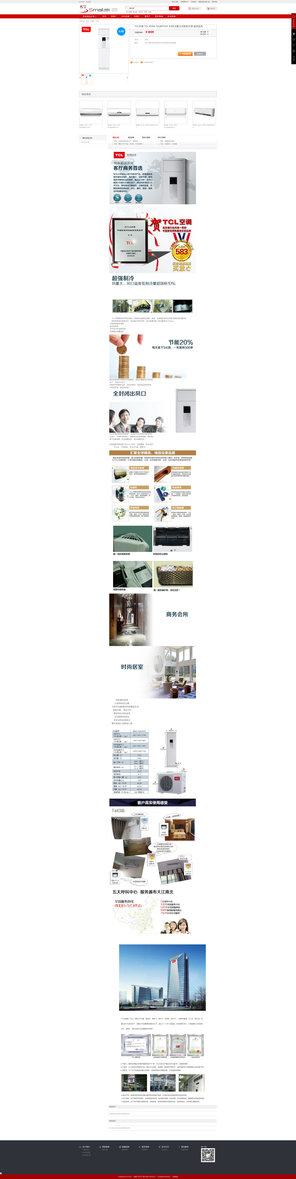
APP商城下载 (86, 1155)
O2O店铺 (125, 16)
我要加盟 (201, 2)
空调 (145, 12)
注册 (176, 2)
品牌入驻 (207, 2)
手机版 (194, 2)
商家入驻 (105, 1149)
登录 (173, 2)
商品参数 (131, 137)
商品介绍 (116, 137)
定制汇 (137, 16)
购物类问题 (184, 1149)
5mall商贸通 (86, 1152)
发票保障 (144, 1149)
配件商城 (159, 16)
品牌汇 (114, 16)
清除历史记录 (85, 142)
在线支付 (164, 1149)
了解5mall (85, 1149)
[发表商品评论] (125, 1114)
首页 (104, 16)
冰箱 (149, 12)
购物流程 (125, 1149)
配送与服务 (146, 137)
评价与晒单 (162, 137)
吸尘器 (135, 12)
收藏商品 (200, 54)
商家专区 (214, 2)
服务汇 (147, 16)
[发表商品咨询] (125, 1128)
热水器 (141, 12)
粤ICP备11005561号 (149, 1176)
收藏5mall (185, 2)
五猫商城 (175, 1176)
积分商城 (171, 16)
